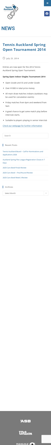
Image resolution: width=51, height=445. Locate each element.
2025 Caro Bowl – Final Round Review (18, 172)
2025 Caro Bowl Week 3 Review (15, 177)
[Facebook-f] (47, 13)
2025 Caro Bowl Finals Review (14, 167)
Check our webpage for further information (22, 125)
